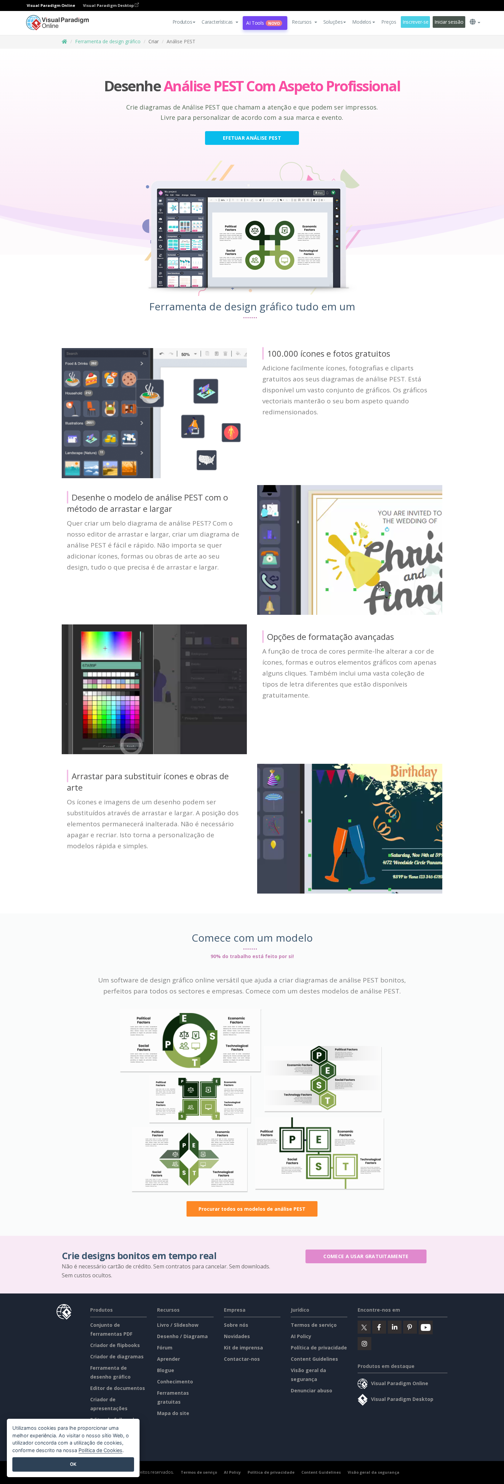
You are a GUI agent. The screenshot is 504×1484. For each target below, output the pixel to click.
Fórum (164, 1347)
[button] (220, 22)
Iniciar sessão (448, 22)
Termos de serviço (314, 1325)
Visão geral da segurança (373, 1472)
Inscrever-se (416, 22)
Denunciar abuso (311, 1390)
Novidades (237, 1336)
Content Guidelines (314, 1359)
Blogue (165, 1370)
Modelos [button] (361, 22)
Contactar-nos (242, 1359)
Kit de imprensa (243, 1347)
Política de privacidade (319, 1347)
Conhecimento (175, 1381)
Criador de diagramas (117, 1356)
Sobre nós (236, 1325)
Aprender (168, 1359)
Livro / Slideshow (178, 1325)
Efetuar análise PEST (252, 138)
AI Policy (301, 1336)
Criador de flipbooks (115, 1345)
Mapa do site (173, 1413)
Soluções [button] (333, 22)
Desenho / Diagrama (182, 1336)
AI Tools (263, 23)
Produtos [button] (182, 22)
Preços (388, 22)
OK (73, 1464)
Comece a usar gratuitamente (365, 1256)
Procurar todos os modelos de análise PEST (252, 1209)
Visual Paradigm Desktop (109, 5)
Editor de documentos (117, 1388)
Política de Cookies (100, 1450)
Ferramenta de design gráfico (108, 41)
